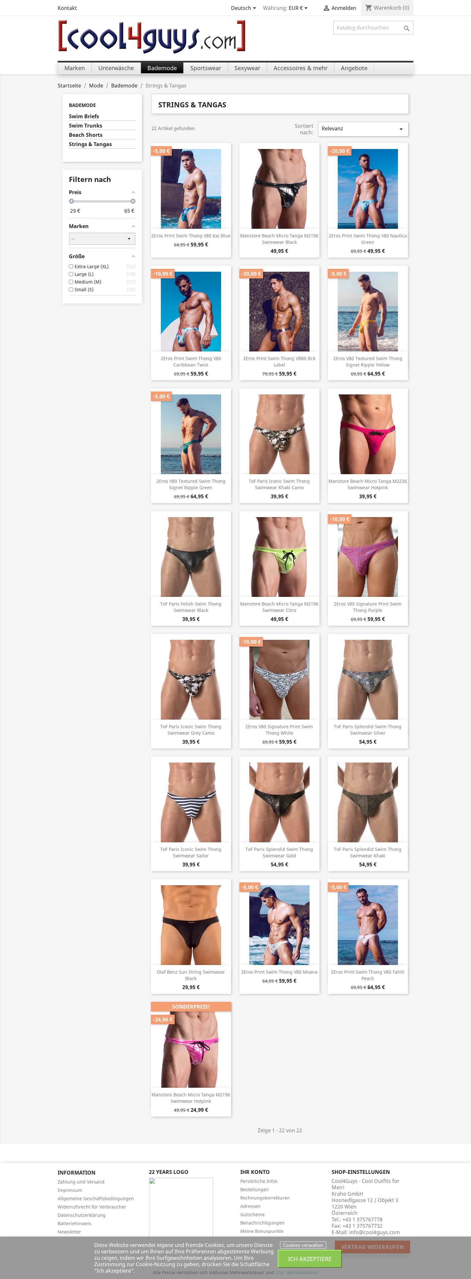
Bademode (82, 105)
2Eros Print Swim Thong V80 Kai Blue (190, 236)
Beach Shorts (86, 135)
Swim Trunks (85, 125)
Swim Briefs (84, 116)
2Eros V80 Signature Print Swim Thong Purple (367, 607)
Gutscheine (252, 1214)
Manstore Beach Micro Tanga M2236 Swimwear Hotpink (367, 484)
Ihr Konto (255, 1172)
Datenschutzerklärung (82, 1215)
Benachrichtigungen (262, 1223)
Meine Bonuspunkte (262, 1231)
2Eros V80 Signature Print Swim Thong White (279, 729)
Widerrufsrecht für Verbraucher (92, 1207)
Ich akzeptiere (310, 1259)
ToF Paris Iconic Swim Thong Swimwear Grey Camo (190, 729)
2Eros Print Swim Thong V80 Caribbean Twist (191, 361)
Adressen (250, 1206)
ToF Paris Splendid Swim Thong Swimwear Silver (367, 729)
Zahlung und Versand (81, 1182)
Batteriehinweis (74, 1223)
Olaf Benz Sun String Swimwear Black (191, 975)
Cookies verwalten (303, 1245)
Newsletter (69, 1232)
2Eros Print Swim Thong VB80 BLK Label (279, 361)
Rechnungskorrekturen (265, 1198)
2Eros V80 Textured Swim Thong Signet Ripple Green (191, 484)
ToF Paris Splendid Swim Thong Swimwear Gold (279, 852)
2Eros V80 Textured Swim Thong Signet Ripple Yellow (367, 361)
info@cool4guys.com (374, 1232)
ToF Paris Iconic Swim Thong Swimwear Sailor (190, 852)
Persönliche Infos (258, 1181)
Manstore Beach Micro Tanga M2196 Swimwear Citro (279, 607)
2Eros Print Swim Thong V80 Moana (279, 972)
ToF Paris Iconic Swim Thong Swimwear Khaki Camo (279, 484)
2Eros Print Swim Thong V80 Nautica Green (368, 239)
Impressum (70, 1190)
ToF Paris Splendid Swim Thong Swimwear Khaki (367, 852)
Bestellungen (254, 1189)
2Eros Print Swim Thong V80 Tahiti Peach (367, 975)
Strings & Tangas (90, 144)
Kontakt (67, 8)
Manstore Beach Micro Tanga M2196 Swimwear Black (279, 239)
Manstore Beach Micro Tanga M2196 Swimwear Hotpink (191, 1098)
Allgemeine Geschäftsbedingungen (96, 1198)
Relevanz (363, 129)
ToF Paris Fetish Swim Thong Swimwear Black (190, 607)
